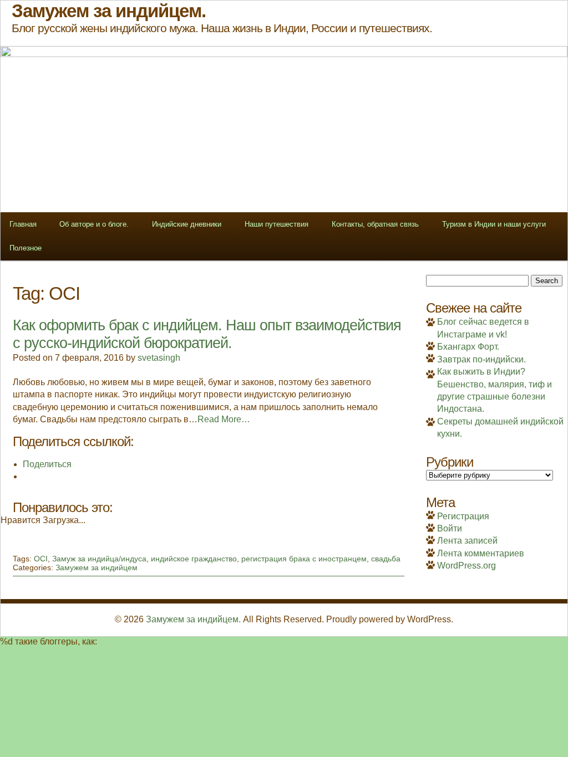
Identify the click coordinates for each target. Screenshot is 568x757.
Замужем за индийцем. (193, 619)
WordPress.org (466, 565)
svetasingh (159, 357)
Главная (23, 224)
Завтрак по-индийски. (481, 359)
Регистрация (463, 516)
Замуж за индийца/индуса (99, 558)
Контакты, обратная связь (375, 224)
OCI (41, 558)
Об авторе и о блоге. (94, 224)
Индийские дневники (186, 224)
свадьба (385, 558)
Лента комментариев (480, 553)
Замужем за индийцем (96, 567)
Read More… (223, 419)
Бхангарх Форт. (468, 346)
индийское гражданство (194, 558)
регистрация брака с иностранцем (304, 558)
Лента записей (467, 540)
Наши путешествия (276, 224)
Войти (449, 528)
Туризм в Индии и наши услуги (494, 224)
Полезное (25, 248)
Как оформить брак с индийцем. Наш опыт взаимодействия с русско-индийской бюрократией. (207, 333)
